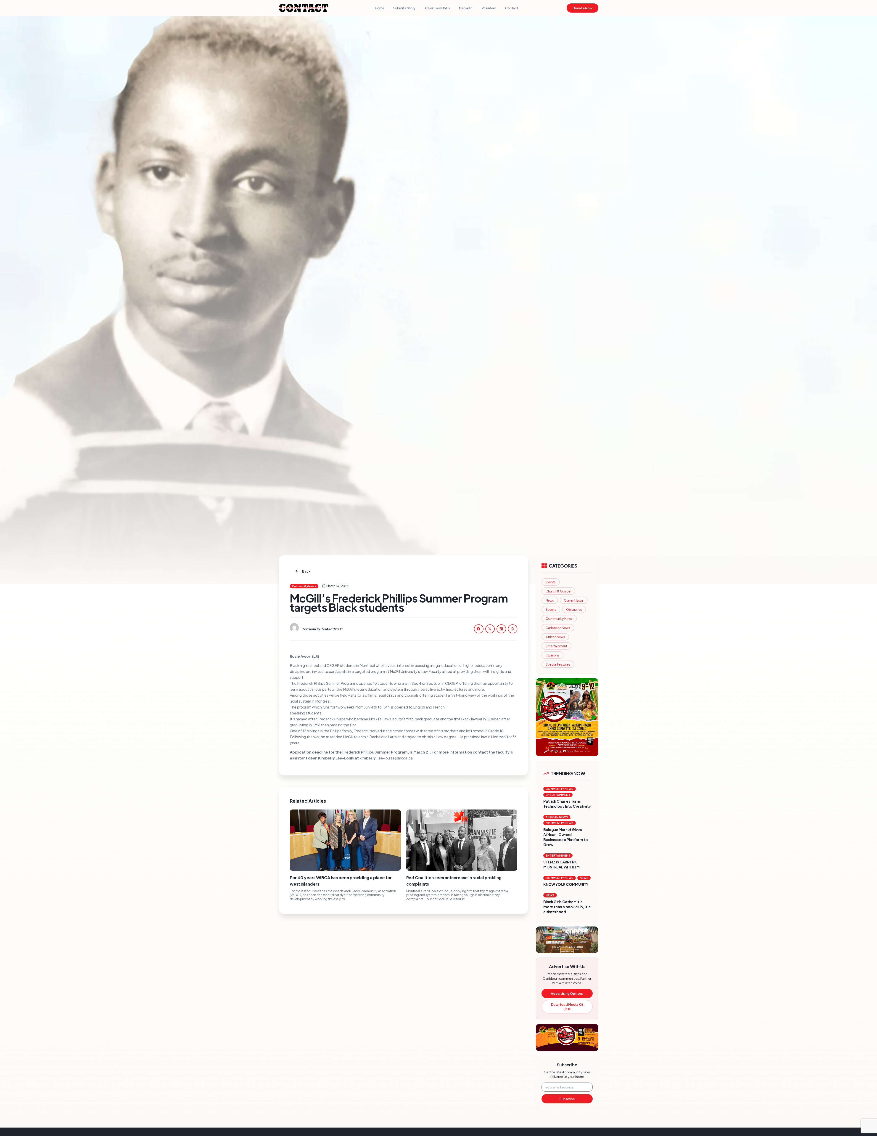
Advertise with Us (437, 8)
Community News (559, 618)
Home (379, 8)
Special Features (558, 664)
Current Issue (574, 600)
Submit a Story (404, 8)
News (550, 600)
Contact (511, 8)
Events (551, 582)
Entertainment (556, 646)
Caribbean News (558, 628)
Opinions (552, 655)
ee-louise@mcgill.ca (395, 758)
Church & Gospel (558, 591)
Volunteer (489, 8)
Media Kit (466, 8)
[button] (478, 628)
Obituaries (574, 609)
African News (555, 637)
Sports (551, 609)
